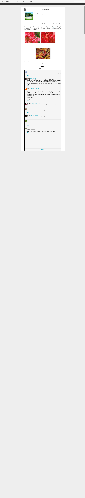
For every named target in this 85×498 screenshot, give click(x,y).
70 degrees (54, 27)
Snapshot (17, 4)
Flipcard (4, 4)
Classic (1, 4)
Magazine (8, 4)
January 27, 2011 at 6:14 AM (34, 120)
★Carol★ (28, 120)
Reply (28, 75)
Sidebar (14, 4)
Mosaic (11, 4)
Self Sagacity (48, 63)
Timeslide (21, 4)
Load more (42, 149)
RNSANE (28, 78)
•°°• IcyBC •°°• (29, 103)
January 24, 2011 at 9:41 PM (34, 78)
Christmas (40, 15)
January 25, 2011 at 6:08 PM (32, 108)
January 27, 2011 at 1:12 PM (36, 128)
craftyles (28, 115)
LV (27, 108)
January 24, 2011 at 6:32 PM (35, 71)
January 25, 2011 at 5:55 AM (34, 88)
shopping (44, 64)
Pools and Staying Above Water (43, 9)
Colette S (28, 88)
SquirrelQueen (29, 128)
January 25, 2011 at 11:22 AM (36, 103)
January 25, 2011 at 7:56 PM (34, 115)
